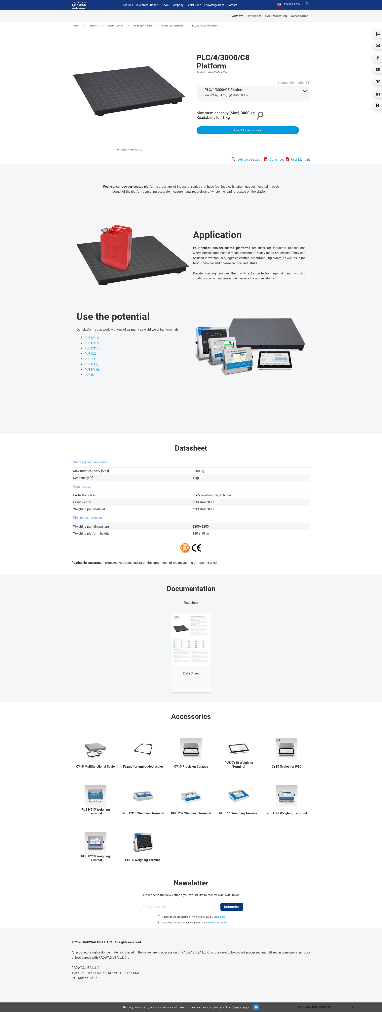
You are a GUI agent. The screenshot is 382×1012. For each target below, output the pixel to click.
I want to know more (247, 130)
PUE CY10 (92, 338)
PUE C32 (91, 354)
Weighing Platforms (142, 25)
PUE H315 (92, 343)
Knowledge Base (214, 5)
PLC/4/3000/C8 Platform (204, 25)
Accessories (299, 16)
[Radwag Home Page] (79, 5)
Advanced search (250, 159)
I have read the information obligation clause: (194, 922)
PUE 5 (89, 375)
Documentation (276, 16)
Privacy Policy (240, 1007)
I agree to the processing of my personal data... (187, 916)
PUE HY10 (92, 370)
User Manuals (300, 159)
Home (77, 25)
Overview (236, 16)
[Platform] (129, 91)
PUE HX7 (91, 364)
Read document (218, 922)
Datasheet (254, 16)
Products (93, 25)
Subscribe (232, 907)
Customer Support (147, 5)
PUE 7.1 (90, 359)
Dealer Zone (193, 5)
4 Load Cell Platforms (172, 25)
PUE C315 (91, 348)
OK (256, 1007)
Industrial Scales (115, 25)
